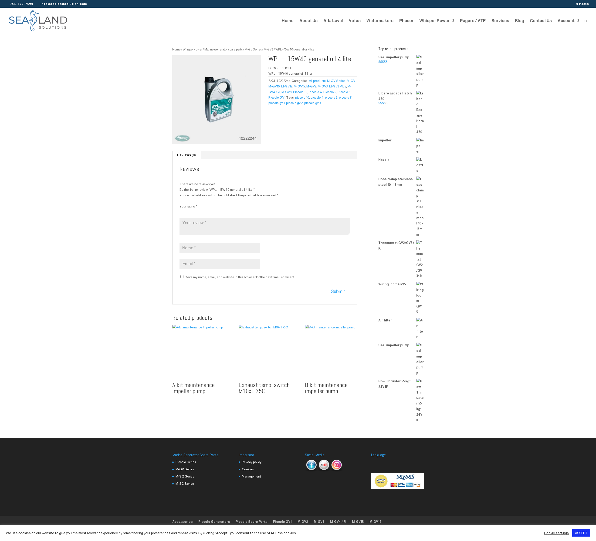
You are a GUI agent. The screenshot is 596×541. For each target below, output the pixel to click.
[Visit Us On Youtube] (324, 470)
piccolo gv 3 (312, 103)
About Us (308, 21)
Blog (519, 21)
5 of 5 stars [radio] (207, 212)
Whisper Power (434, 21)
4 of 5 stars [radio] (201, 212)
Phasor (406, 21)
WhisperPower (192, 49)
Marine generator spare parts (223, 49)
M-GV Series (253, 49)
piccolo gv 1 (276, 103)
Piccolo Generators (214, 522)
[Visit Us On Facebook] (311, 470)
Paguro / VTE (473, 21)
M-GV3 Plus (337, 86)
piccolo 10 (302, 97)
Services (500, 21)
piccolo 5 (331, 97)
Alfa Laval (333, 21)
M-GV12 (286, 86)
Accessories (182, 522)
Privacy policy (251, 462)
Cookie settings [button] (556, 533)
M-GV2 (311, 86)
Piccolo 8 (344, 92)
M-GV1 (351, 81)
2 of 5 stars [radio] (188, 212)
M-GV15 (299, 86)
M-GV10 (274, 86)
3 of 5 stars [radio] (195, 212)
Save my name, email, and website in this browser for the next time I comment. (240, 277)
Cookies (248, 469)
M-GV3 (323, 86)
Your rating (188, 206)
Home (288, 21)
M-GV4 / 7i (338, 522)
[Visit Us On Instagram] (336, 470)
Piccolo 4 (315, 92)
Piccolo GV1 (276, 97)
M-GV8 (268, 49)
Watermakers (379, 21)
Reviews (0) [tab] (186, 155)
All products (317, 81)
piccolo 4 (317, 97)
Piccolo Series (186, 462)
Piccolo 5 (329, 92)
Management (251, 476)
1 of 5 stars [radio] (182, 212)
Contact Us (541, 21)
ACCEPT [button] (581, 533)
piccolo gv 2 (294, 103)
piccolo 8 (345, 97)
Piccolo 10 (300, 92)
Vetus (355, 21)
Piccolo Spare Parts (251, 522)
